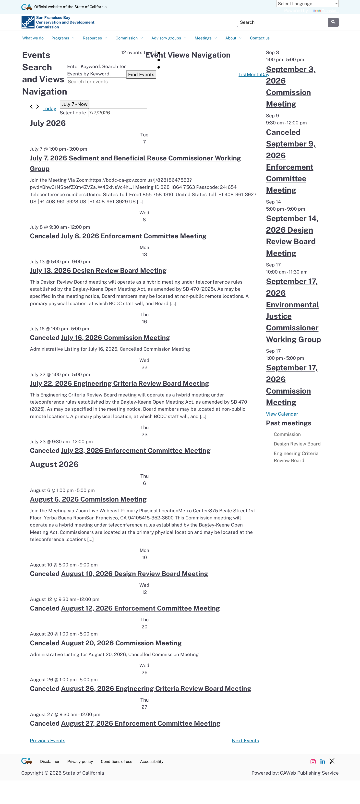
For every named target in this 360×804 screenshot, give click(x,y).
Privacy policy (80, 761)
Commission (127, 38)
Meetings (204, 38)
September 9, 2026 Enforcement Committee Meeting (291, 166)
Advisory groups (166, 38)
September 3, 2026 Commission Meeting (291, 86)
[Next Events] (37, 106)
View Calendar (282, 414)
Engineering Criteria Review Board (296, 457)
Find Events (141, 74)
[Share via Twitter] (332, 761)
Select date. (73, 112)
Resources (93, 38)
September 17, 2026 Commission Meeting (292, 385)
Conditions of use (116, 761)
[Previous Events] (31, 106)
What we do (33, 38)
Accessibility (152, 761)
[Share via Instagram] (313, 761)
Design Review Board (297, 443)
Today (49, 108)
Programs (60, 38)
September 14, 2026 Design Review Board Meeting (292, 236)
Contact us (260, 38)
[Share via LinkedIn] (322, 761)
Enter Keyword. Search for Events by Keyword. (96, 70)
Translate (330, 11)
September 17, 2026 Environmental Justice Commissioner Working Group (293, 310)
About (231, 38)
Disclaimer (50, 761)
